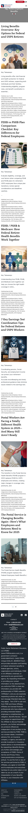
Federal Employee (13, 97)
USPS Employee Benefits (13, 115)
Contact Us (17, 794)
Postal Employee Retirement (13, 112)
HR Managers (5, 795)
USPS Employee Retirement (18, 221)
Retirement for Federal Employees (15, 217)
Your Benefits (18, 790)
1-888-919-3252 (16, 622)
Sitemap (3, 797)
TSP (24, 114)
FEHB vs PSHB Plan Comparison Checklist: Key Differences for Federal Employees (13, 129)
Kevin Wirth (4, 101)
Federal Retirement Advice (11, 106)
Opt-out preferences (20, 797)
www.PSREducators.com (10, 653)
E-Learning (4, 792)
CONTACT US (14, 644)
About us (4, 790)
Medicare (3, 307)
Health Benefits (15, 214)
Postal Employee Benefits (7, 215)
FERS (12, 108)
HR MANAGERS (20, 1)
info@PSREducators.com (16, 624)
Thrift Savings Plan (17, 114)
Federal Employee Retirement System (15, 210)
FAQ (2, 794)
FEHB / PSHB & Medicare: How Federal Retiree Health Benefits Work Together (10, 232)
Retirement (10, 101)
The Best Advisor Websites (18, 810)
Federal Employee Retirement (18, 99)
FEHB (6, 214)
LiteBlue (15, 110)
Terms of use (23, 806)
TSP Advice (4, 115)
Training (16, 792)
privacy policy (14, 807)
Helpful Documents (20, 795)
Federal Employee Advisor (11, 103)
